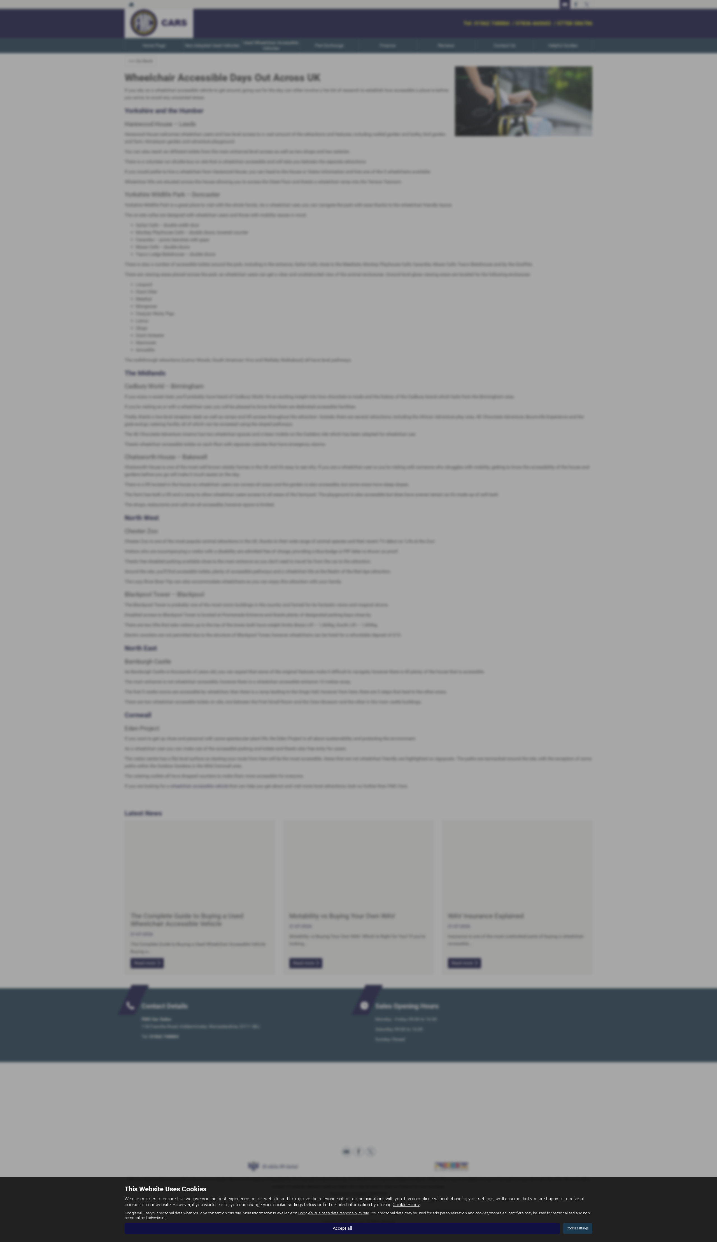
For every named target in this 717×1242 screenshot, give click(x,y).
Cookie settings (578, 1228)
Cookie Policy (406, 1204)
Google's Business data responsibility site (333, 1213)
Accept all (342, 1228)
